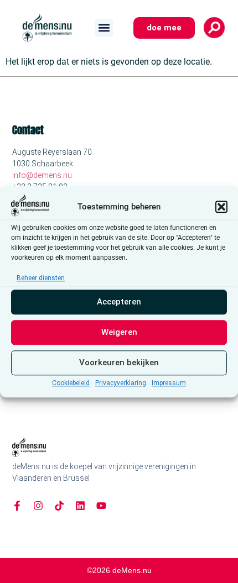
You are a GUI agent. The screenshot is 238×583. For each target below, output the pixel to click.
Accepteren (119, 302)
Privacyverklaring (120, 383)
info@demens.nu (42, 175)
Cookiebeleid (71, 383)
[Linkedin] (80, 506)
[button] (221, 206)
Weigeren (119, 333)
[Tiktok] (59, 506)
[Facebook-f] (17, 506)
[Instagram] (38, 506)
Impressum (169, 383)
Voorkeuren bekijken (119, 363)
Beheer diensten (41, 278)
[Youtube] (101, 506)
